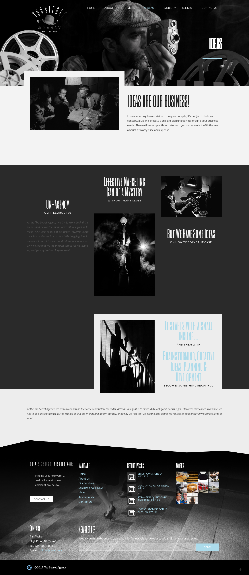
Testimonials (86, 497)
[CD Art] (192, 498)
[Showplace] (214, 487)
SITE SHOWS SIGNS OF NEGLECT (150, 475)
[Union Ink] (181, 477)
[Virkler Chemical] (181, 498)
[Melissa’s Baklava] (192, 487)
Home (91, 7)
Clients (187, 7)
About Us (84, 478)
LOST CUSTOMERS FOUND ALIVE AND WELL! (152, 510)
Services (129, 7)
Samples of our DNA (91, 487)
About (108, 7)
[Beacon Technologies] (181, 487)
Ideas (150, 7)
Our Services (86, 483)
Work (168, 7)
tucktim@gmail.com (50, 550)
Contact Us (209, 7)
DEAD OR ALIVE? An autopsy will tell (153, 487)
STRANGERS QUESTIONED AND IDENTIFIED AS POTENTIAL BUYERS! (152, 499)
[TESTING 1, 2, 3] (203, 477)
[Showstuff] (214, 477)
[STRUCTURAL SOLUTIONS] (192, 477)
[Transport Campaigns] (203, 487)
